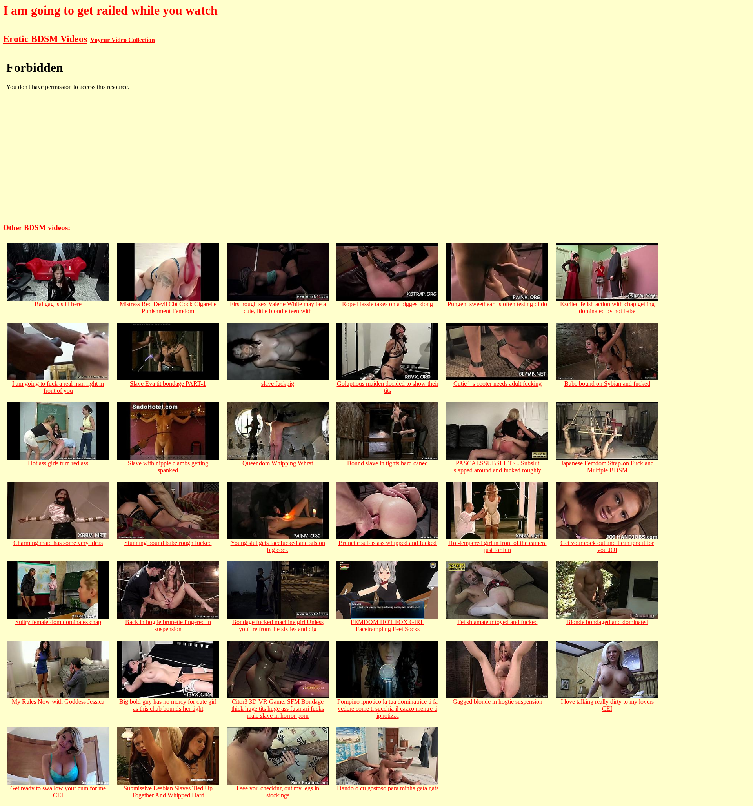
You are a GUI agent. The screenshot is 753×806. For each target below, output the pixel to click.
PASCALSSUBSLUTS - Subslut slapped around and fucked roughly (497, 467)
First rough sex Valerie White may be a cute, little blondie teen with (278, 307)
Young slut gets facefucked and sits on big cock (278, 546)
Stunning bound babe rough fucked (168, 542)
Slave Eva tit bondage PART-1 (168, 383)
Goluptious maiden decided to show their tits (387, 387)
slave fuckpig (277, 383)
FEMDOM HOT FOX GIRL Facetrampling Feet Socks (387, 625)
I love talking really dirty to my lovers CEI (607, 705)
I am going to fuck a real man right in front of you (58, 387)
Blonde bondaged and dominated (607, 622)
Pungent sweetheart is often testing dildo (497, 304)
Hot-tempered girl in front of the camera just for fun (497, 546)
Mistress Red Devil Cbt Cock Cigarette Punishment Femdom (168, 307)
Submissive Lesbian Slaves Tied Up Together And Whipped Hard (168, 792)
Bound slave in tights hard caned (387, 463)
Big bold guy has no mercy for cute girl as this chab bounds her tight (167, 705)
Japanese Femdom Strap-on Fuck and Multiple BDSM (607, 467)
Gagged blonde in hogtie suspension (497, 701)
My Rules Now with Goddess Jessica (58, 701)
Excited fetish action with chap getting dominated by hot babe (607, 307)
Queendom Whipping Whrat (277, 463)
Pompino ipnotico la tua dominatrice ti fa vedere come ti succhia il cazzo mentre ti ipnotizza (387, 708)
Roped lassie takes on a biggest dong (387, 304)
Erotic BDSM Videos (45, 39)
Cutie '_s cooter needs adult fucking (497, 383)
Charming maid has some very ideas (58, 542)
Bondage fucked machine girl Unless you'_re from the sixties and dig (278, 625)
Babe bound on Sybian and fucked (607, 383)
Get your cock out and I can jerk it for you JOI (607, 546)
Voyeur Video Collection (122, 39)
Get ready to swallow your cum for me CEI (58, 792)
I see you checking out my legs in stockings (277, 792)
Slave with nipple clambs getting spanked (168, 467)
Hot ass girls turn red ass (58, 463)
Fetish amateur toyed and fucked (497, 622)
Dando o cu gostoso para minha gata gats (387, 788)
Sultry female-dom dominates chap (58, 622)
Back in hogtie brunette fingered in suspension (168, 625)
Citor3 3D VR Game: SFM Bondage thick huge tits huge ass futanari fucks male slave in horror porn (277, 708)
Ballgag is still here (58, 304)
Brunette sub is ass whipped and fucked (387, 542)
